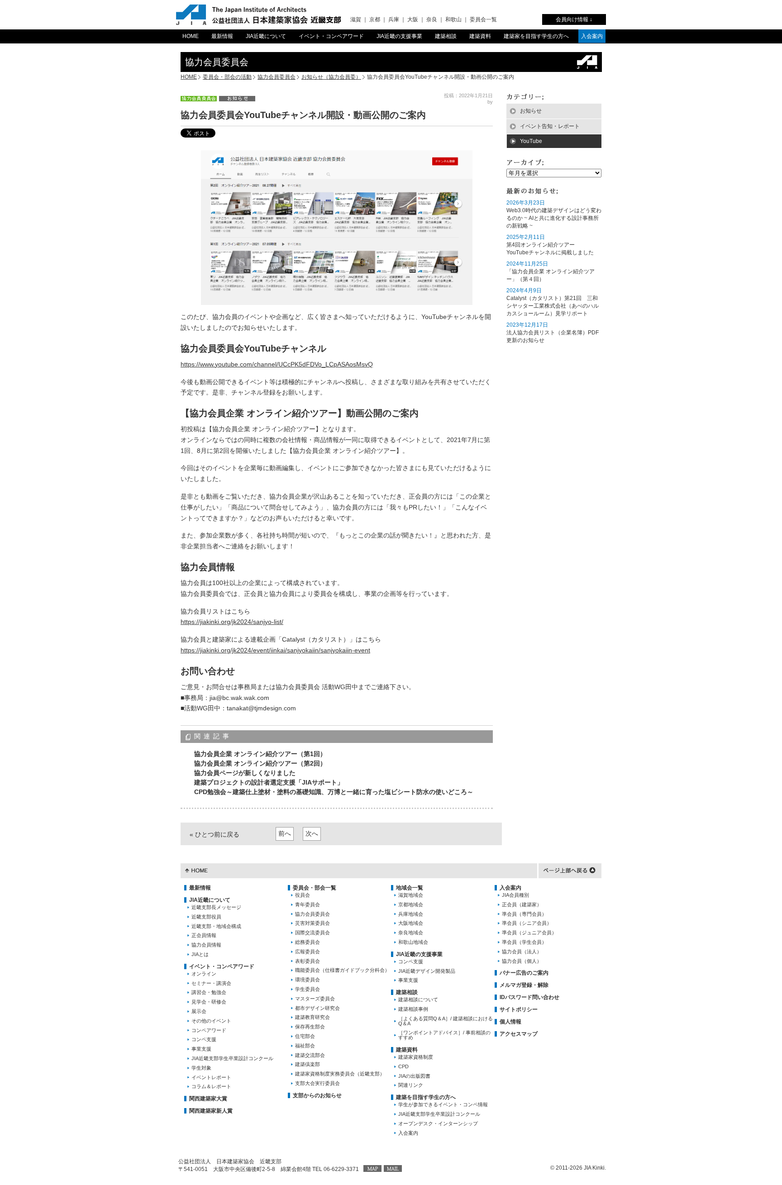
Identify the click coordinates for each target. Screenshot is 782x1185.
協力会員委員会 (276, 77)
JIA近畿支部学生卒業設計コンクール (232, 1058)
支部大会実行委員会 (317, 1083)
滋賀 (355, 19)
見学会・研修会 (208, 1001)
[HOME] (196, 869)
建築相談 (446, 36)
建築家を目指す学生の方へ (536, 36)
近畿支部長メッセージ (216, 907)
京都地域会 (410, 904)
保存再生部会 (310, 1026)
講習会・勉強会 (208, 992)
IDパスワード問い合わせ (529, 997)
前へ (284, 833)
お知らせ (531, 111)
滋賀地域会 (410, 895)
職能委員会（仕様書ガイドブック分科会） (342, 970)
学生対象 (201, 1068)
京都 (374, 19)
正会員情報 (203, 935)
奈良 (431, 19)
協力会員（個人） (522, 961)
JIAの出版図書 (414, 1076)
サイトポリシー (519, 1009)
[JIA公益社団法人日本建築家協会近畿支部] (258, 15)
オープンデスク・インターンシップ (438, 1123)
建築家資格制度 (415, 1057)
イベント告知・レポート (550, 126)
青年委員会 (307, 904)
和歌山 (453, 19)
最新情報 (222, 36)
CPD (403, 1066)
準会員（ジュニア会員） (529, 932)
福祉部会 (305, 1045)
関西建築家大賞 (208, 1098)
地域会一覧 (409, 888)
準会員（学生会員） (524, 942)
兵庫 (393, 19)
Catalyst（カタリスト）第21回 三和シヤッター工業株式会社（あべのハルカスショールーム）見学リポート (552, 306)
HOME (190, 36)
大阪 (412, 19)
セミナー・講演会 (211, 983)
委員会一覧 (483, 19)
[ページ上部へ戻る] (569, 869)
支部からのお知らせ (317, 1095)
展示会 (198, 1011)
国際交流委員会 (312, 932)
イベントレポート (211, 1077)
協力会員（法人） (522, 951)
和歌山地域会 (413, 942)
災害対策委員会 (312, 923)
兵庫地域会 (410, 914)
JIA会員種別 (515, 895)
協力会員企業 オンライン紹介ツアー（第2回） (260, 763)
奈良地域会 (410, 932)
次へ (311, 833)
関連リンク (410, 1085)
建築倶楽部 (307, 1064)
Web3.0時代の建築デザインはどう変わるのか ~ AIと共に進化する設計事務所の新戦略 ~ (553, 218)
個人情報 (510, 1021)
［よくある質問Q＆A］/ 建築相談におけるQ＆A (445, 1021)
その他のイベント (211, 1020)
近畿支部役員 (206, 916)
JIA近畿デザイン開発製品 (426, 971)
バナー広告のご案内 (524, 973)
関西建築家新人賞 (211, 1111)
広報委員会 (307, 951)
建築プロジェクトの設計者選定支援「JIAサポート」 (268, 782)
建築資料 (480, 36)
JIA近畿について (266, 36)
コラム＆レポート (211, 1086)
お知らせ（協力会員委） (331, 77)
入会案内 (592, 36)
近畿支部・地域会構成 (216, 926)
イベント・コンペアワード (331, 36)
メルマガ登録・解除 (524, 985)
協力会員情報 (206, 944)
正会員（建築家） (522, 904)
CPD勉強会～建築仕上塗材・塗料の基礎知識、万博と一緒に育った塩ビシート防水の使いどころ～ (333, 791)
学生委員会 (307, 989)
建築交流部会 (310, 1055)
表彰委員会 (307, 961)
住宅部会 (305, 1036)
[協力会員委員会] (199, 98)
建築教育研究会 (312, 1017)
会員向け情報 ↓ (574, 19)
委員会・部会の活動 (227, 77)
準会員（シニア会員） (527, 923)
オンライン (203, 973)
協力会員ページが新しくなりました (245, 772)
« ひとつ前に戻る (214, 834)
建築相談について (418, 999)
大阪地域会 (410, 923)
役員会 (302, 895)
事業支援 (201, 1049)
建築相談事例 (413, 1009)
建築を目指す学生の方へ (426, 1097)
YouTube (531, 141)
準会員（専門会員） (524, 914)
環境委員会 (307, 979)
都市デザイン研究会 (317, 1008)
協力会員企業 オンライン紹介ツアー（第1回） (260, 753)
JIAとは (200, 954)
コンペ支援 (203, 1039)
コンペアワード (208, 1030)
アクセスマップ (519, 1034)
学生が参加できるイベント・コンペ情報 (443, 1104)
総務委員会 (307, 942)
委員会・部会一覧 (314, 888)
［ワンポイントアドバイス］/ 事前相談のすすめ (444, 1035)
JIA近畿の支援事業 (399, 36)
